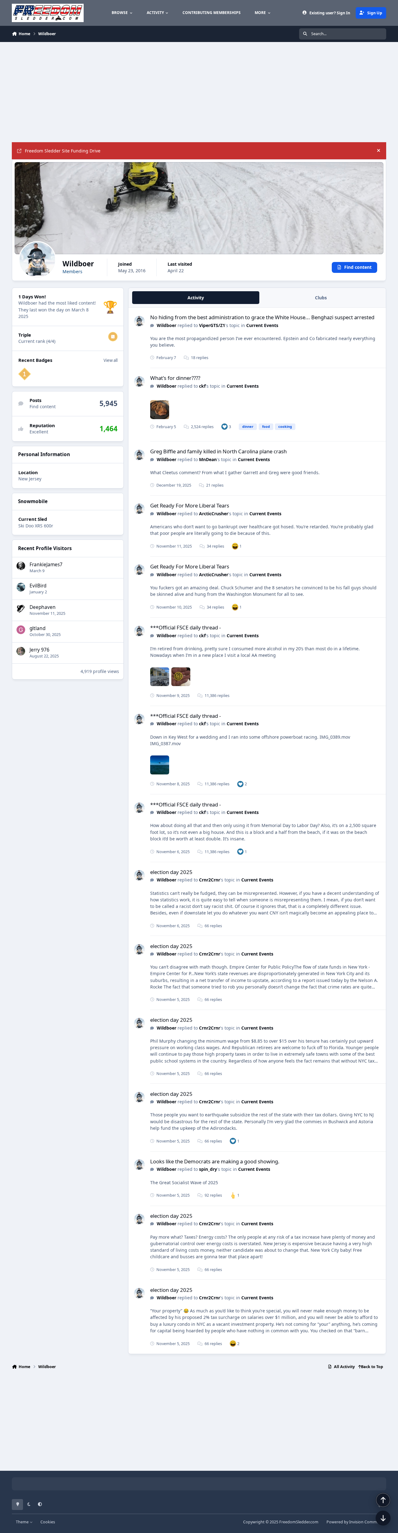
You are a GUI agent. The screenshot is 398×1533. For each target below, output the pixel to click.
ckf (202, 386)
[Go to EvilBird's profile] (20, 587)
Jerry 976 (39, 650)
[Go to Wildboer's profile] (139, 321)
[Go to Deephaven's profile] (20, 608)
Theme (23, 1522)
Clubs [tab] (321, 298)
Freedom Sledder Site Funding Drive (62, 151)
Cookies (47, 1522)
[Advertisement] (198, 92)
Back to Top (372, 1366)
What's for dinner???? (175, 377)
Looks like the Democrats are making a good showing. (215, 1161)
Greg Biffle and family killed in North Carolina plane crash (218, 451)
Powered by (356, 1522)
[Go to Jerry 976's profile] (20, 651)
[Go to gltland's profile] (20, 629)
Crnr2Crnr (209, 880)
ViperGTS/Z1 (212, 325)
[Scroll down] (383, 1518)
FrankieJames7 (46, 564)
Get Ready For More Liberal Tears (189, 505)
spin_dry (208, 1169)
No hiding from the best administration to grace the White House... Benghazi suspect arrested (262, 317)
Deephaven (43, 607)
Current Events (262, 325)
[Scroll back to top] (383, 1500)
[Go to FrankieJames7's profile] (20, 566)
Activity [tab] (195, 298)
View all (111, 360)
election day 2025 (171, 872)
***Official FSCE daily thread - (185, 627)
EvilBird (38, 585)
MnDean (208, 459)
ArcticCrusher (213, 513)
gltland (37, 628)
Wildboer (166, 325)
